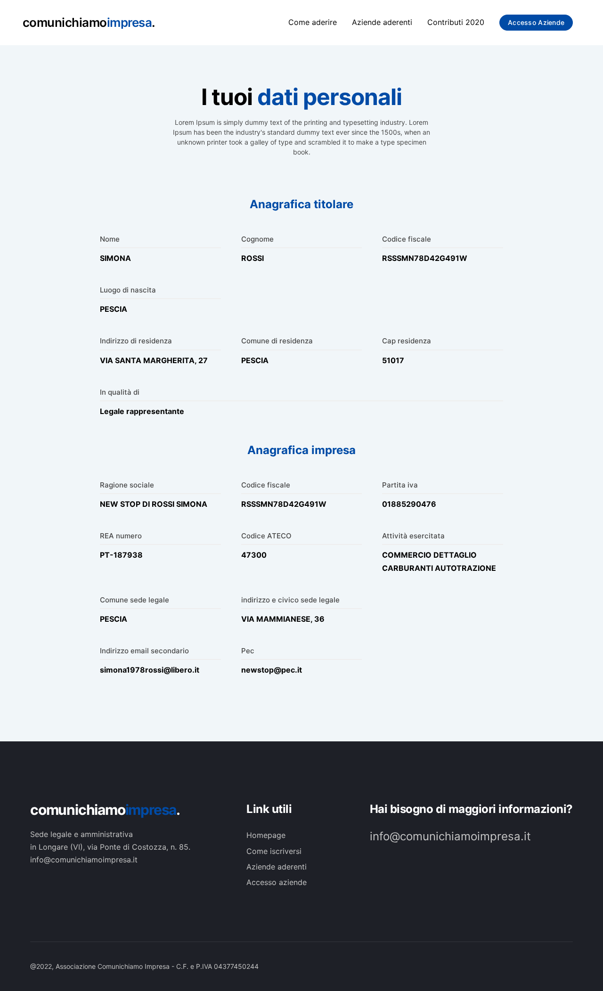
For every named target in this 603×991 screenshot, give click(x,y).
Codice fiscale (406, 239)
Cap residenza (406, 340)
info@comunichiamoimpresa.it (450, 836)
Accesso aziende (536, 22)
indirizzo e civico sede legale (290, 599)
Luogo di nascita (128, 289)
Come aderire (312, 22)
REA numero (121, 535)
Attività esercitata (413, 535)
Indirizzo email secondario (144, 650)
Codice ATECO (266, 535)
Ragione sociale (127, 484)
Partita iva (400, 484)
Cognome (257, 239)
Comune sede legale (134, 599)
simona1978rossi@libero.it (149, 669)
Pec (247, 650)
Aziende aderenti (382, 22)
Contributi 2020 (455, 22)
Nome (110, 239)
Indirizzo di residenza (136, 340)
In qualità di (119, 392)
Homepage (265, 835)
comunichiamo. (105, 810)
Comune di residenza (277, 340)
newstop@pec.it (271, 669)
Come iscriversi (274, 851)
